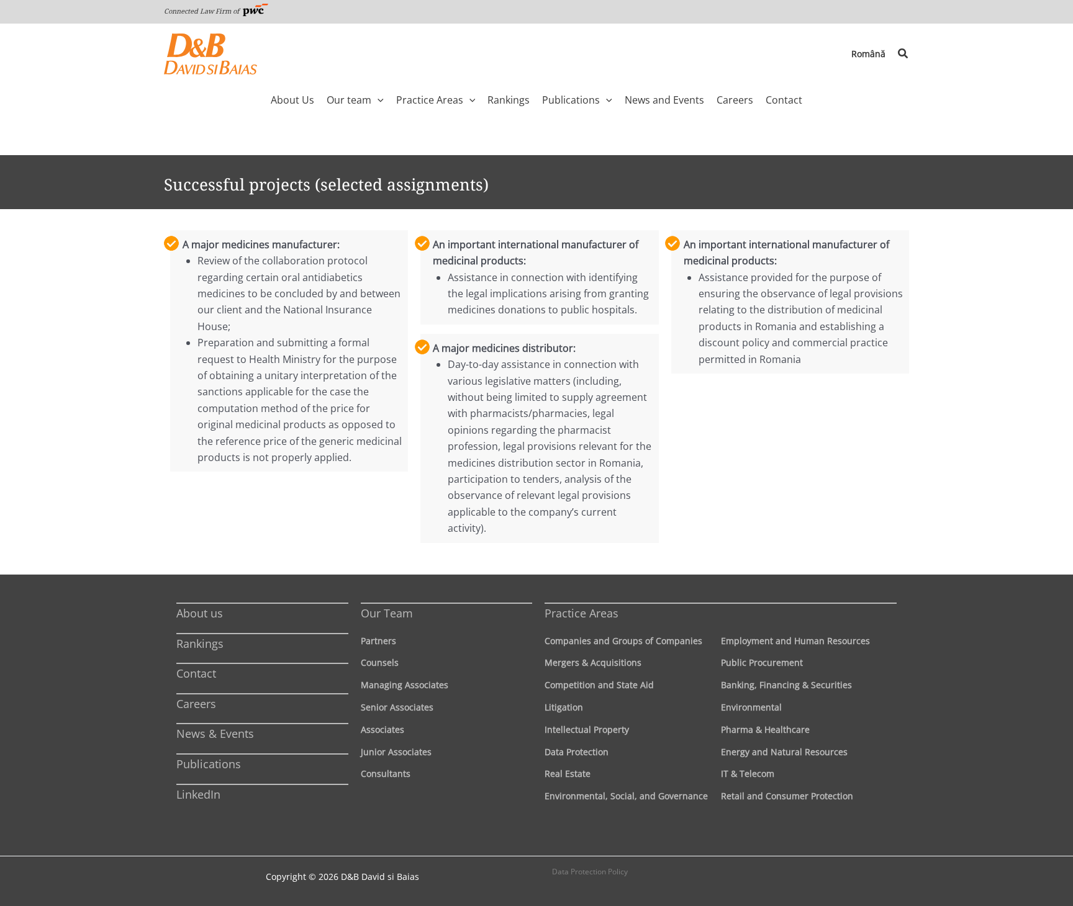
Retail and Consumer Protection (787, 796)
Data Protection (577, 752)
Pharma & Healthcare (765, 729)
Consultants (385, 773)
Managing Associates (404, 685)
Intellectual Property (587, 729)
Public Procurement (762, 662)
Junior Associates (396, 752)
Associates (382, 729)
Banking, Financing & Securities (786, 685)
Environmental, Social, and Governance (626, 796)
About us (199, 613)
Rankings (200, 643)
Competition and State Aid (599, 685)
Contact (196, 673)
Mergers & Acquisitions (593, 662)
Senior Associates (397, 707)
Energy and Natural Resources (784, 752)
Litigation (564, 707)
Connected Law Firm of (202, 11)
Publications (208, 763)
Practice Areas (581, 613)
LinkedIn (198, 794)
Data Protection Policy (590, 871)
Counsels (380, 662)
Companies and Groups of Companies (623, 641)
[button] (903, 54)
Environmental (751, 707)
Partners (378, 641)
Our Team (387, 613)
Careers (196, 703)
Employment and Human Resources (795, 641)
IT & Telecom (747, 773)
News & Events (215, 733)
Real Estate (568, 773)
